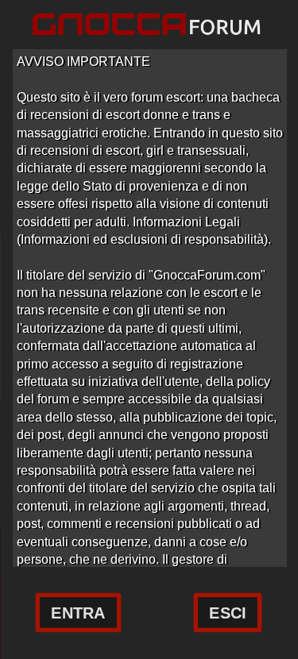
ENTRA (79, 613)
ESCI (227, 613)
